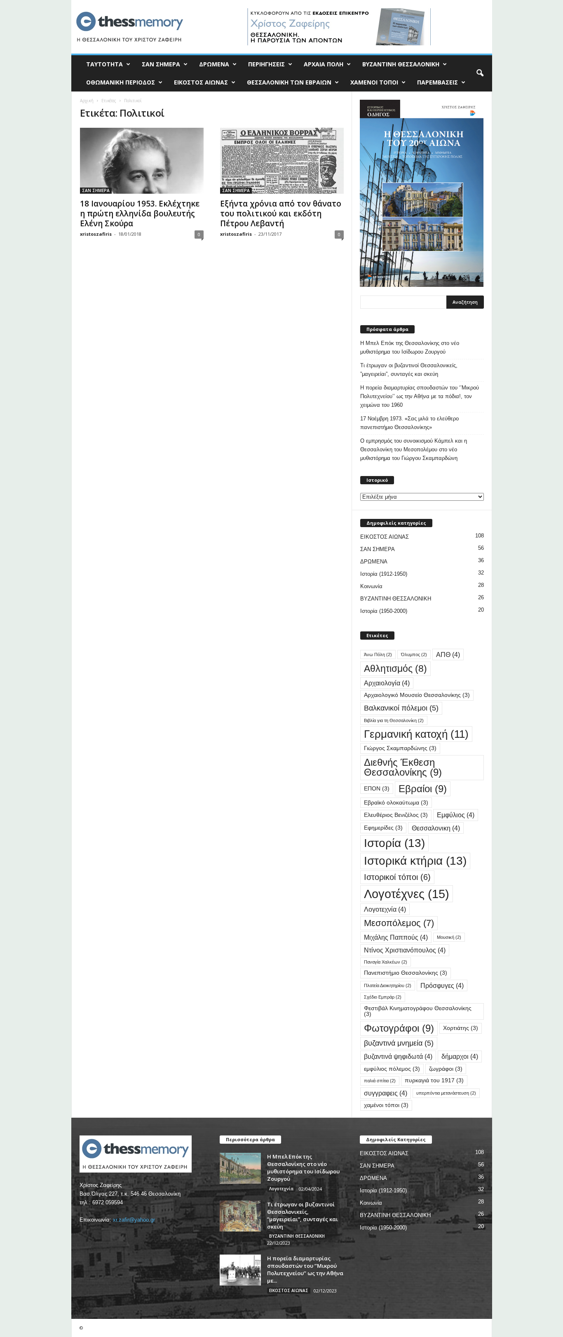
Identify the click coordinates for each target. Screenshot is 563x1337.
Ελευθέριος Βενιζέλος (396, 815)
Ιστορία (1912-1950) (383, 574)
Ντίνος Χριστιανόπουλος (405, 950)
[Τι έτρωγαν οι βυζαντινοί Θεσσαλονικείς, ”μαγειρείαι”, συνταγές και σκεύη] (240, 1216)
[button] (480, 73)
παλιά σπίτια (380, 1080)
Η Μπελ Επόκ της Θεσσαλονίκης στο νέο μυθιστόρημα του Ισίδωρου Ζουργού (409, 347)
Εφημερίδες (383, 828)
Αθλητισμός (395, 668)
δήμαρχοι (459, 1056)
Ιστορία (394, 843)
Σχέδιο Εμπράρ (382, 997)
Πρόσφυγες (442, 985)
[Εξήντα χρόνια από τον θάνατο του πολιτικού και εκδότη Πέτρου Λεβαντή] (282, 161)
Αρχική (87, 100)
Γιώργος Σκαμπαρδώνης (400, 748)
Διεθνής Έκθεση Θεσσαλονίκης (403, 767)
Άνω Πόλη (378, 654)
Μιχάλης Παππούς (396, 937)
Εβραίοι (423, 788)
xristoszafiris (96, 234)
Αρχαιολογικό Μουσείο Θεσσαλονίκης (417, 695)
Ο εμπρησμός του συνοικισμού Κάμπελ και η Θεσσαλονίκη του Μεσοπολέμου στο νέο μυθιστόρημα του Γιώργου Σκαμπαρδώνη (413, 449)
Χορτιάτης (460, 1028)
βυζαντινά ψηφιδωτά (398, 1056)
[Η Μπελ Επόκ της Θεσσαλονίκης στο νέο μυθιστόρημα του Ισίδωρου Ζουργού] (240, 1168)
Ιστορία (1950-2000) (383, 611)
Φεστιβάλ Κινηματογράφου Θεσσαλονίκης (418, 1011)
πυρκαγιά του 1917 (434, 1080)
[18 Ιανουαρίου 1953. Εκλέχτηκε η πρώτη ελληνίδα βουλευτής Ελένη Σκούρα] (142, 161)
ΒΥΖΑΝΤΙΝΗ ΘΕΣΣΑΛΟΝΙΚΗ (400, 64)
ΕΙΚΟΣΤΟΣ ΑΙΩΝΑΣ (201, 82)
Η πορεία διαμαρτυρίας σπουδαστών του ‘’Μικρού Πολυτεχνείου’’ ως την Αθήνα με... (305, 1269)
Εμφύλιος (455, 815)
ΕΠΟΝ (376, 789)
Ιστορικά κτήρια (415, 860)
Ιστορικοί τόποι (397, 877)
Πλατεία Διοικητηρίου (387, 985)
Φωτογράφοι (399, 1028)
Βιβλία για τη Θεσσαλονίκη (394, 720)
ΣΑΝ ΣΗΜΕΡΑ (161, 64)
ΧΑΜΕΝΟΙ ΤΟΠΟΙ (374, 82)
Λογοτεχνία (385, 909)
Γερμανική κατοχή (416, 734)
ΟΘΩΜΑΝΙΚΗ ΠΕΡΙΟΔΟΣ (120, 82)
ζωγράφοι (445, 1069)
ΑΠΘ (448, 654)
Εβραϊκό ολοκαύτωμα (396, 803)
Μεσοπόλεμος (399, 923)
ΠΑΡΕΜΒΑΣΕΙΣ (437, 82)
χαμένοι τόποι (386, 1105)
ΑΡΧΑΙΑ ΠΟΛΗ (323, 64)
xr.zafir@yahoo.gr (134, 1220)
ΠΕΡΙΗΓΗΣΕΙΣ (266, 64)
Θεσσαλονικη (436, 828)
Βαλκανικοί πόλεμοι (401, 708)
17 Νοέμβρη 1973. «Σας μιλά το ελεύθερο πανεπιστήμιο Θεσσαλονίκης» (409, 422)
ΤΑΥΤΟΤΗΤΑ (104, 64)
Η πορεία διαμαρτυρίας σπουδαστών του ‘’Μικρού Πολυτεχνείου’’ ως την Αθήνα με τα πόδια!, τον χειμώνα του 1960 (419, 396)
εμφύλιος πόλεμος (392, 1069)
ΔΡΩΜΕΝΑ (214, 64)
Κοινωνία (371, 586)
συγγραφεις (385, 1093)
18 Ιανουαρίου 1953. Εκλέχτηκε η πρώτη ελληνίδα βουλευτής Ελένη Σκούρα (139, 213)
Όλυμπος (414, 654)
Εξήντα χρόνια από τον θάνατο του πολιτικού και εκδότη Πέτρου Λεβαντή (280, 213)
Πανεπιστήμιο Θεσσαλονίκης (405, 973)
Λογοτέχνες (406, 894)
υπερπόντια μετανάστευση (446, 1093)
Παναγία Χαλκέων (385, 961)
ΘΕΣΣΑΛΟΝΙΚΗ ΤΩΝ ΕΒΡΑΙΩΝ (289, 82)
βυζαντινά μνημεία (399, 1043)
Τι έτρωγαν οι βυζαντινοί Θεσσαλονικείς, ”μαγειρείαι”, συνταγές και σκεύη (408, 369)
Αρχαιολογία (387, 683)
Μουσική (449, 937)
